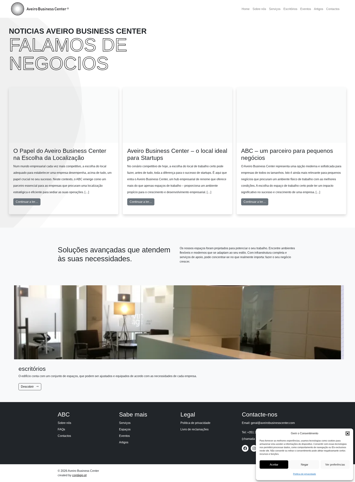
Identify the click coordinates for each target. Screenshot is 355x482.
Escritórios (290, 9)
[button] (347, 433)
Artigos (318, 9)
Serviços (274, 9)
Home (246, 9)
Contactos (332, 9)
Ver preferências (335, 464)
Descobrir (27, 386)
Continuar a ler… (28, 201)
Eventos (305, 9)
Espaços (125, 429)
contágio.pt (79, 475)
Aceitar (274, 464)
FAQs (61, 429)
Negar (304, 464)
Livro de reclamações (194, 429)
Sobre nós (259, 9)
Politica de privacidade (304, 474)
